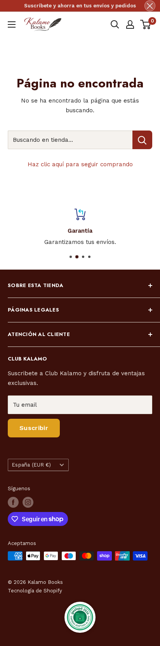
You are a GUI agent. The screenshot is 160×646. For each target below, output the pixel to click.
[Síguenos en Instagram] (28, 502)
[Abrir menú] (12, 24)
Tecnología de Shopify (35, 591)
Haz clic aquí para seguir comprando (80, 164)
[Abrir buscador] (115, 24)
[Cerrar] (149, 5)
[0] (146, 24)
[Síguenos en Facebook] (13, 502)
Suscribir (33, 428)
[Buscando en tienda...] (142, 140)
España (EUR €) (31, 465)
